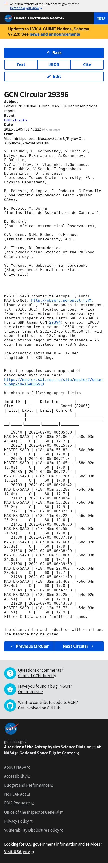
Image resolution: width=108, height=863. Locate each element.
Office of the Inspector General (31, 812)
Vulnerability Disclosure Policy (31, 830)
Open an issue (30, 691)
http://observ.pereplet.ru (59, 300)
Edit (57, 76)
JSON (54, 64)
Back (57, 53)
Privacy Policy (16, 821)
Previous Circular (32, 646)
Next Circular (75, 646)
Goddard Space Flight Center (47, 753)
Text (20, 64)
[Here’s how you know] (54, 6)
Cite (87, 64)
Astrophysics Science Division (63, 747)
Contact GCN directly (37, 675)
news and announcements (55, 34)
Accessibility (15, 776)
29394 (55, 322)
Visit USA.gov (17, 851)
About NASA (15, 767)
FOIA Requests (17, 803)
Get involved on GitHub (39, 708)
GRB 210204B (15, 119)
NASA (9, 753)
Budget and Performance (27, 785)
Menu (101, 18)
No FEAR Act (15, 794)
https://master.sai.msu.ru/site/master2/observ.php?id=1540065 (53, 381)
